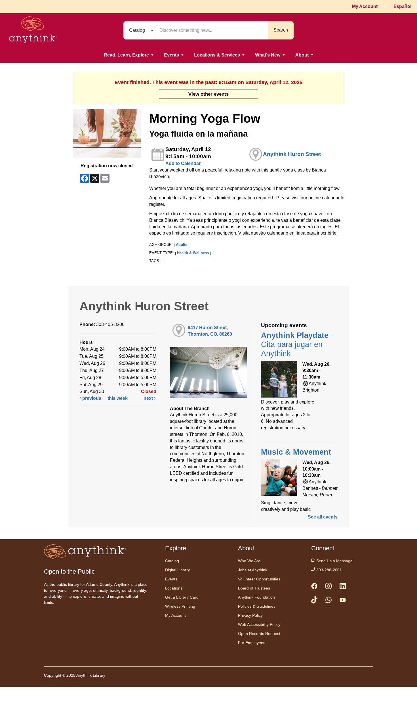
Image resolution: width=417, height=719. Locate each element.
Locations (173, 588)
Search (280, 30)
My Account (365, 6)
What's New (267, 55)
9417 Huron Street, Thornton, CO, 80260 (210, 330)
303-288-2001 (328, 570)
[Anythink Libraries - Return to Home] (33, 30)
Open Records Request (259, 633)
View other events (208, 94)
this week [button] (118, 398)
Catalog (172, 561)
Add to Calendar (183, 163)
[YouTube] (343, 601)
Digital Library (177, 570)
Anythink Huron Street (292, 154)
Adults (181, 245)
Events (171, 55)
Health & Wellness (193, 253)
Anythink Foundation (256, 597)
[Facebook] (314, 587)
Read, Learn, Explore (126, 55)
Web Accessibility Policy (259, 624)
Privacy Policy (250, 615)
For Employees (251, 642)
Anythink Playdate (297, 344)
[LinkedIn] (343, 587)
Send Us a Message (334, 561)
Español (402, 6)
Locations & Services (217, 55)
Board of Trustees (254, 588)
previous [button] (91, 398)
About (302, 55)
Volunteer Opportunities (259, 579)
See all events (323, 517)
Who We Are (249, 561)
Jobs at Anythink (252, 570)
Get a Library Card (182, 597)
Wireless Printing (180, 606)
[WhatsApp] (328, 601)
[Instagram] (328, 587)
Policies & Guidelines (256, 606)
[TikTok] (314, 601)
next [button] (149, 398)
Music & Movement (296, 452)
